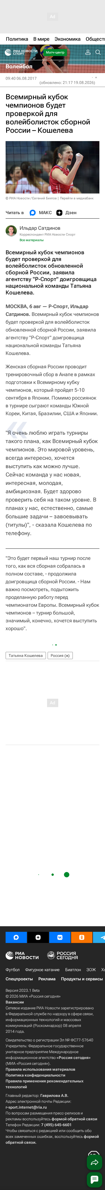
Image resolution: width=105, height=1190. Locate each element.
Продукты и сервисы (82, 978)
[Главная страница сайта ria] (6, 52)
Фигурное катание (42, 969)
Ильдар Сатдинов (40, 228)
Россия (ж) (60, 655)
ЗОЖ (91, 969)
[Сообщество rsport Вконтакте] (60, 937)
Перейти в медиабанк (77, 198)
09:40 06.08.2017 (21, 78)
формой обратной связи (74, 1119)
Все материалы (32, 240)
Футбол (13, 969)
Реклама (46, 978)
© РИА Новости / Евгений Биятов (31, 198)
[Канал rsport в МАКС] (16, 937)
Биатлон (73, 969)
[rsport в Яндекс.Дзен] (38, 937)
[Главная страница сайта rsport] (33, 52)
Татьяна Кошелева (26, 655)
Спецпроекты (19, 978)
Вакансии (15, 1002)
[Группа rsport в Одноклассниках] (81, 937)
